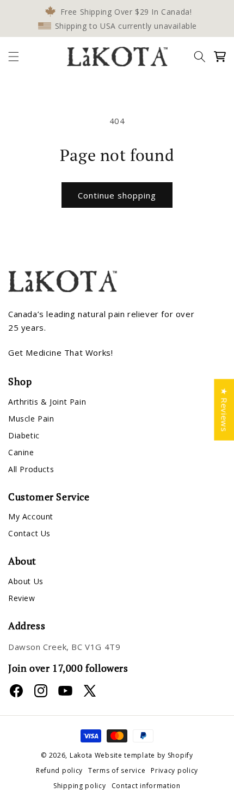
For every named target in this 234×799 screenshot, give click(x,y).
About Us (26, 581)
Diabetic (24, 435)
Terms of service (116, 770)
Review (21, 598)
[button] (14, 57)
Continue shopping (117, 195)
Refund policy (59, 770)
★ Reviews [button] (224, 409)
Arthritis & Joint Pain (47, 402)
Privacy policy (174, 770)
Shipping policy (79, 785)
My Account (30, 516)
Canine (21, 452)
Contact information (146, 785)
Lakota (81, 755)
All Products (31, 469)
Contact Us (29, 533)
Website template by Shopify (144, 755)
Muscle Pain (31, 418)
